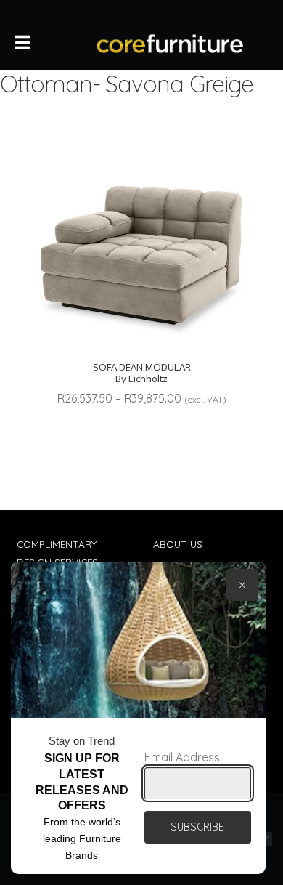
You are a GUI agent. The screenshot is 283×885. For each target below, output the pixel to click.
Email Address (182, 757)
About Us (177, 544)
